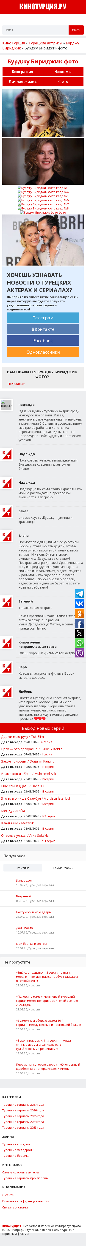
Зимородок (24, 880)
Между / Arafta (13, 810)
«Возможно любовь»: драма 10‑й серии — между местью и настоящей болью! (48, 1022)
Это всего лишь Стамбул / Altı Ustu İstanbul (35, 798)
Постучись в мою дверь (33, 912)
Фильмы (63, 71)
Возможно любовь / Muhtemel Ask (28, 773)
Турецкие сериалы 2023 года (23, 1127)
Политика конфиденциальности (25, 1201)
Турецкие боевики (16, 1156)
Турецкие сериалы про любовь (25, 1178)
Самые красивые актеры (20, 1172)
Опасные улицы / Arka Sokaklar (25, 835)
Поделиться (16, 384)
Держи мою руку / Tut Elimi (22, 736)
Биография (22, 71)
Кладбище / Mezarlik (17, 823)
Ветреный (23, 896)
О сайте (8, 1195)
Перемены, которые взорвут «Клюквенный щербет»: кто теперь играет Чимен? (48, 1066)
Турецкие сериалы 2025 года (23, 1116)
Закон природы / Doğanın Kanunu (27, 761)
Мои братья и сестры (31, 944)
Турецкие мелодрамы (18, 1150)
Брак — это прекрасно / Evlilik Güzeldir (31, 749)
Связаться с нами (15, 1207)
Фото (63, 81)
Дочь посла (24, 928)
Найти (76, 30)
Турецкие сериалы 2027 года (23, 1104)
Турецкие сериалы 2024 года (23, 1122)
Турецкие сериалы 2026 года (23, 1110)
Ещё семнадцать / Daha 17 (22, 786)
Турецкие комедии (16, 1144)
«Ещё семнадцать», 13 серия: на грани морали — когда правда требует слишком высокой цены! (47, 976)
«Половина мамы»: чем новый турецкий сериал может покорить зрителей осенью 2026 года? (47, 1000)
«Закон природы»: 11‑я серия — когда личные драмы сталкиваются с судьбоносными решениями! (43, 1044)
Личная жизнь (22, 81)
